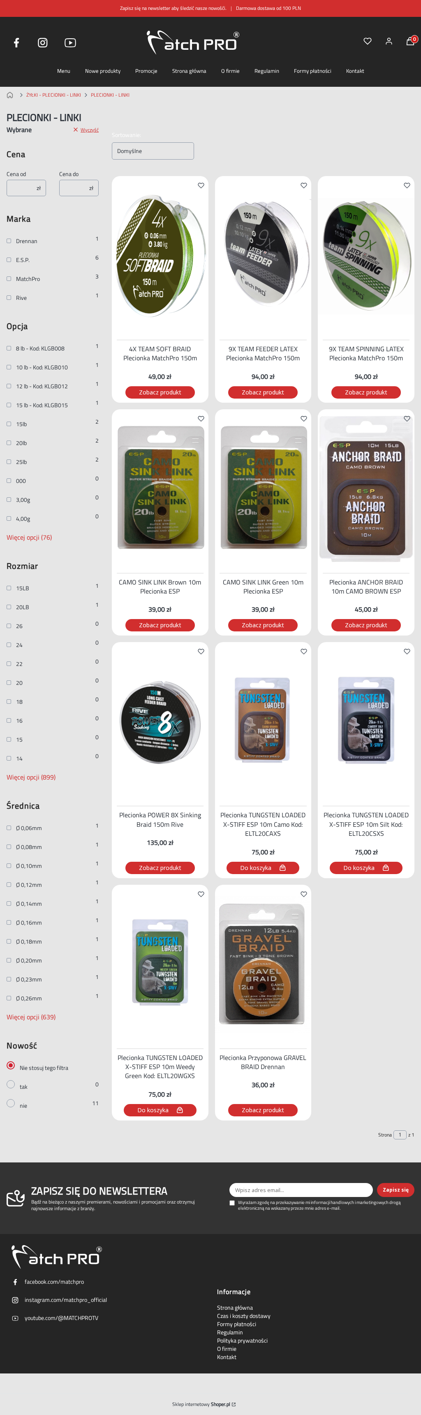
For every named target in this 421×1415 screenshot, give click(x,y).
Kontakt (355, 71)
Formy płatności (312, 71)
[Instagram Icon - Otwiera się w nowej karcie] (43, 43)
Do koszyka (255, 868)
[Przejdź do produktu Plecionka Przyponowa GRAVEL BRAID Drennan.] (263, 965)
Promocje (146, 71)
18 (19, 702)
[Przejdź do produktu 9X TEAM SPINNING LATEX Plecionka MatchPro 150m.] (366, 256)
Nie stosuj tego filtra (44, 1067)
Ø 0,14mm (29, 904)
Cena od (16, 174)
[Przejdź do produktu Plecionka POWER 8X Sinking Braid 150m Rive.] (160, 722)
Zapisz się (396, 1189)
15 (19, 739)
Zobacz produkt (160, 392)
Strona (385, 1135)
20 (19, 683)
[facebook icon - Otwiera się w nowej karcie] (16, 43)
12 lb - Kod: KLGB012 (42, 386)
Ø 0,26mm (29, 998)
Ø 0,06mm (29, 828)
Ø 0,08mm (29, 847)
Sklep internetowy (201, 1404)
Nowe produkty (102, 71)
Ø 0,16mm (29, 923)
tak (24, 1086)
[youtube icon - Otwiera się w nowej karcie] (70, 43)
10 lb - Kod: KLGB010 (42, 367)
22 (19, 664)
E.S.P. (23, 260)
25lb (21, 462)
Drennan (26, 241)
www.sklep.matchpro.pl (11, 95)
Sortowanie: (126, 135)
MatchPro (28, 279)
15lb (21, 424)
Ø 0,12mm (29, 885)
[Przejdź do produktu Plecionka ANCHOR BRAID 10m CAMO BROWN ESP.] (366, 489)
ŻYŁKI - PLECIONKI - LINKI (53, 95)
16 (19, 721)
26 (19, 626)
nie (23, 1105)
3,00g (23, 500)
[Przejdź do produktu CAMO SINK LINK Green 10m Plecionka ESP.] (263, 489)
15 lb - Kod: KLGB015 (42, 405)
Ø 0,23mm (29, 979)
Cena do (69, 174)
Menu (63, 71)
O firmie (230, 71)
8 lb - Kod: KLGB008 (40, 348)
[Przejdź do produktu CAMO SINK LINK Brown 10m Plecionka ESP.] (160, 489)
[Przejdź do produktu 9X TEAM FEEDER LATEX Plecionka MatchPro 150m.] (263, 256)
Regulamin (266, 71)
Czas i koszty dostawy (244, 1316)
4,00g (23, 519)
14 (19, 758)
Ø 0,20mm (29, 960)
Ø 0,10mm (29, 866)
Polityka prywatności (242, 1340)
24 (19, 645)
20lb (21, 443)
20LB (22, 607)
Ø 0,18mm (29, 941)
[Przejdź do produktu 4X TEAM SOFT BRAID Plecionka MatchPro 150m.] (160, 256)
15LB (22, 588)
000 (21, 481)
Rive (21, 298)
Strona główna (189, 71)
